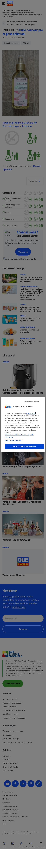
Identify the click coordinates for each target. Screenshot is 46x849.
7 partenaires (30, 413)
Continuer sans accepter (31, 401)
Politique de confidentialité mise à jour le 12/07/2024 (19, 436)
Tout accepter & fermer (24, 446)
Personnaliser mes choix (13, 440)
